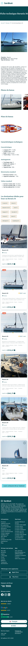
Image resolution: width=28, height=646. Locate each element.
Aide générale (18, 550)
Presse (3, 538)
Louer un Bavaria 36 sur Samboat (14, 486)
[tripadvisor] (5, 614)
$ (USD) (13, 626)
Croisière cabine (19, 536)
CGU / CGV (3, 633)
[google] (4, 608)
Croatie (3, 559)
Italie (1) (15, 207)
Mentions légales (5, 630)
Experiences (4, 541)
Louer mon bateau (6, 526)
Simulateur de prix (6, 530)
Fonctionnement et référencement (20, 553)
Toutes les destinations (4, 563)
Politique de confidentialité (19, 631)
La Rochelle (4, 555)
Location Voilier (19, 528)
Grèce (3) (13, 203)
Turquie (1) (5, 216)
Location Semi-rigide (20, 524)
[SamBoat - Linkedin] (9, 594)
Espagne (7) (5, 212)
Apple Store (15, 572)
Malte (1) (13, 216)
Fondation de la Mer (6, 539)
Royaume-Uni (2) (6, 207)
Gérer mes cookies (20, 558)
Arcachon (3, 552)
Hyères (3, 554)
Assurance (4, 528)
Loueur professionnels (7, 531)
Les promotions (19, 537)
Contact (17, 557)
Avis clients (4, 536)
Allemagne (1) (5, 220)
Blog (2, 543)
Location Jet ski (19, 531)
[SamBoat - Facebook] (2, 594)
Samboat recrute (5, 523)
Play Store (15, 577)
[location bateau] (7, 3)
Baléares (3, 560)
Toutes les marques (20, 539)
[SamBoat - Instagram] (5, 594)
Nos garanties (5, 525)
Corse (2, 557)
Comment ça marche (20, 555)
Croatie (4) (5, 203)
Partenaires (18, 633)
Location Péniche (19, 533)
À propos (3, 521)
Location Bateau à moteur (20, 522)
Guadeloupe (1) (16, 220)
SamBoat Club (4, 534)
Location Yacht (19, 526)
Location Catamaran (20, 529)
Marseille (3, 550)
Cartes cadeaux (5, 533)
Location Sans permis (20, 534)
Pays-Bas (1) (14, 212)
